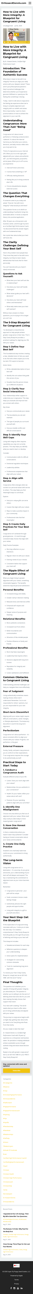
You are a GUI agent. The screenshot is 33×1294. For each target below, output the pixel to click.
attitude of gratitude (10, 1150)
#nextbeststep (8, 1126)
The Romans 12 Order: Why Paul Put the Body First (15, 1230)
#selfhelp (6, 1138)
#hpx (5, 1118)
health (5, 1236)
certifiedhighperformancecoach (13, 1162)
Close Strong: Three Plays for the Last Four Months (16, 1245)
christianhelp (7, 1186)
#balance (6, 1087)
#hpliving (6, 1115)
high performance (12, 1236)
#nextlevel (6, 1130)
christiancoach (8, 1182)
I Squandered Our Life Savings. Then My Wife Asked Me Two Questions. (16, 1215)
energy (26, 1234)
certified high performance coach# (15, 1158)
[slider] (18, 42)
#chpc (5, 1091)
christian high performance (12, 1178)
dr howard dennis (9, 1198)
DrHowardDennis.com (13, 3)
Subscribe (16, 1070)
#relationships (8, 1134)
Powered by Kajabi (16, 1276)
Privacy (16, 1284)
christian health (8, 1174)
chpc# (5, 1166)
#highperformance (9, 1107)
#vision (5, 1142)
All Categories (7, 1083)
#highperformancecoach (11, 1111)
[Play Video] (4, 42)
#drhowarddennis (9, 1099)
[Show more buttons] (28, 42)
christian (6, 1170)
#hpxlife (6, 1122)
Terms (16, 1280)
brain (5, 1154)
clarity (5, 1190)
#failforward (7, 1103)
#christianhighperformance (12, 1095)
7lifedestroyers (8, 1146)
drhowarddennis (8, 1202)
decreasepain (7, 1194)
